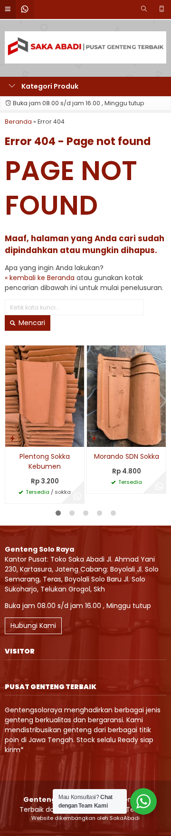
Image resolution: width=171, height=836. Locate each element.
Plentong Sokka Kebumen (44, 461)
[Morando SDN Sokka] (126, 395)
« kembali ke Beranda (40, 277)
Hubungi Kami (33, 625)
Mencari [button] (31, 322)
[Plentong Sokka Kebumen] (44, 395)
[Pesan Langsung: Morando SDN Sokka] (94, 438)
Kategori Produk (49, 86)
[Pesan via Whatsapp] (77, 496)
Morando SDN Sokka (126, 456)
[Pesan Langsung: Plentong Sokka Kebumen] (12, 438)
